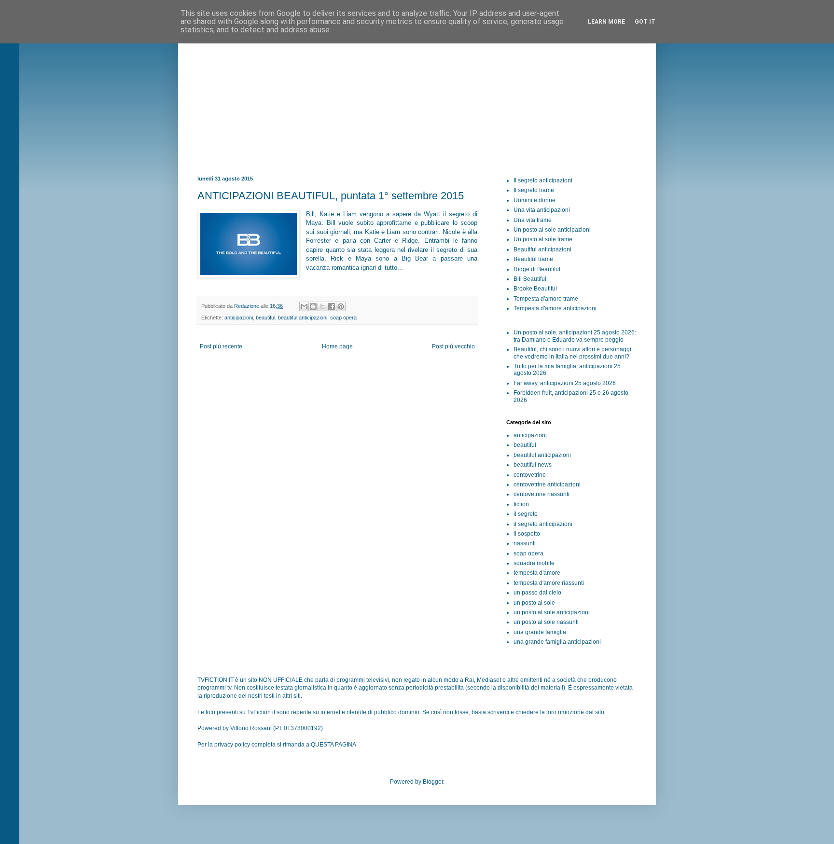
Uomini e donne (535, 200)
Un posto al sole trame (543, 239)
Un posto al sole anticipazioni (552, 229)
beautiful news (533, 464)
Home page (337, 346)
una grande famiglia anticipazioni (557, 641)
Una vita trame (533, 220)
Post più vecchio (453, 346)
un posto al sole (534, 602)
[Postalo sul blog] (313, 306)
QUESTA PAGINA (333, 744)
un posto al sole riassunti (546, 622)
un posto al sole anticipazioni (552, 612)
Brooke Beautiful (535, 288)
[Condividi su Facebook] (331, 306)
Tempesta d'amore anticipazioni (555, 308)
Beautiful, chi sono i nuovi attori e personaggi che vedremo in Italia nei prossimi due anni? (572, 353)
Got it (645, 21)
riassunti (525, 543)
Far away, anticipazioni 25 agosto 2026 (565, 383)
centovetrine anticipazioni (547, 484)
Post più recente (221, 346)
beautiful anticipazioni (302, 317)
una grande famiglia (540, 632)
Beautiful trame (533, 259)
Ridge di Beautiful (537, 269)
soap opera (343, 317)
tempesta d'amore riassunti (549, 583)
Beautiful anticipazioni (542, 249)
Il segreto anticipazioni (543, 180)
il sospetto (527, 533)
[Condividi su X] (322, 306)
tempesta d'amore (537, 572)
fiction (521, 504)
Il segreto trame (534, 190)
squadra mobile (534, 563)
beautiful (265, 317)
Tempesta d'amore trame (546, 298)
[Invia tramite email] (304, 306)
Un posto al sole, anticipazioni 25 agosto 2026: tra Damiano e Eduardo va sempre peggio (575, 336)
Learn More (606, 21)
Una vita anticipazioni (542, 210)
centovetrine (530, 474)
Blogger (433, 781)
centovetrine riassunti (542, 494)
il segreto (526, 514)
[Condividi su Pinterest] (341, 306)
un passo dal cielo (537, 592)
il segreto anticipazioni (543, 524)
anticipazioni (238, 317)
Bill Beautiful (530, 279)
